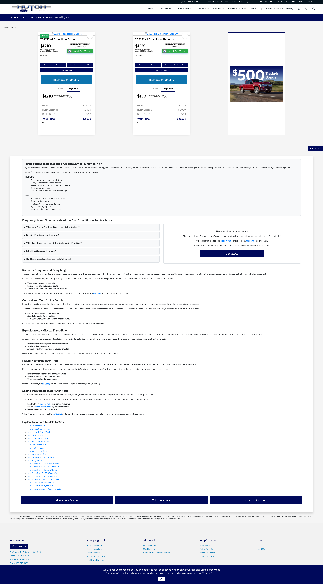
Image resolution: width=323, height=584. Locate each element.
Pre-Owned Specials (95, 560)
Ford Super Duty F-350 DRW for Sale (43, 467)
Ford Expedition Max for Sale (39, 442)
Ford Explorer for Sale (36, 445)
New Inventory (149, 545)
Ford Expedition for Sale (37, 438)
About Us (261, 549)
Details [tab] (59, 88)
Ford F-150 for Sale (35, 448)
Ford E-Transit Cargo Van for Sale (41, 432)
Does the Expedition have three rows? (42, 235)
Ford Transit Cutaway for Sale (40, 486)
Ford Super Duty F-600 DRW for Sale (43, 479)
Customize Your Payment (53, 65)
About (260, 540)
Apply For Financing (95, 545)
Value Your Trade (67, 70)
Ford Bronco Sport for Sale (38, 429)
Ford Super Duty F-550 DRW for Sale (43, 476)
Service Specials (207, 556)
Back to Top (315, 148)
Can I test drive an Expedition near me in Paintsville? (48, 259)
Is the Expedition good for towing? (41, 251)
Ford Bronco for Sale (36, 426)
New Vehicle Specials (96, 556)
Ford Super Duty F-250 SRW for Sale (43, 464)
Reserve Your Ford (94, 549)
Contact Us (232, 253)
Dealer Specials (93, 553)
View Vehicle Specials (67, 500)
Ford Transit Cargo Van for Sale (40, 483)
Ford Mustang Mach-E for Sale (40, 457)
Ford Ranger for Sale (36, 461)
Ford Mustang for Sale (36, 454)
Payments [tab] (73, 88)
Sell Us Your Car (207, 549)
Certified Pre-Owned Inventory (156, 553)
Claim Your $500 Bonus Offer (80, 65)
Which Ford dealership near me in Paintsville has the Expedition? (54, 243)
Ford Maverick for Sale (37, 451)
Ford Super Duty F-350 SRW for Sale (43, 470)
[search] (313, 8)
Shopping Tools (96, 540)
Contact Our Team (255, 500)
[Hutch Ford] (31, 8)
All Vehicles (150, 540)
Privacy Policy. (210, 573)
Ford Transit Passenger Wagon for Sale (44, 489)
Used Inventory (149, 549)
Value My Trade (206, 545)
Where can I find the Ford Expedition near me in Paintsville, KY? (53, 227)
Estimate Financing (66, 79)
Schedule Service (207, 553)
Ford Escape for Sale (36, 435)
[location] (239, 2)
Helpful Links (208, 540)
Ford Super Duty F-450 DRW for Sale (43, 473)
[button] (185, 36)
